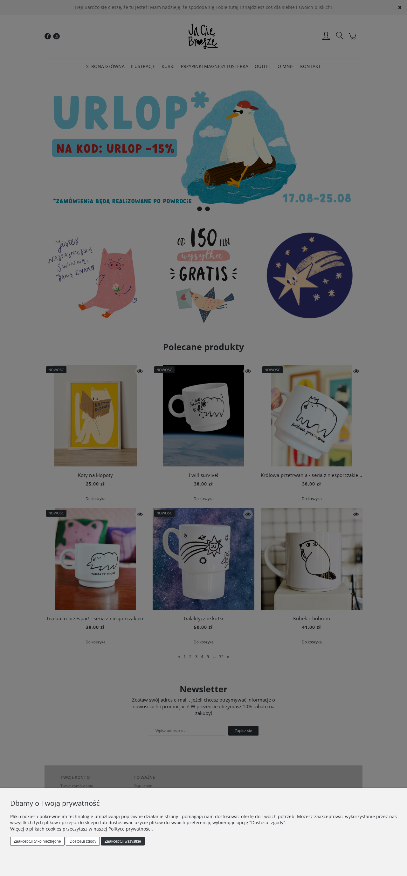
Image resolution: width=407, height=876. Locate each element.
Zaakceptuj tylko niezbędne (37, 841)
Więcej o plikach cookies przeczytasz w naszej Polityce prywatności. (81, 829)
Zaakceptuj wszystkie (123, 841)
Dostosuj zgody (83, 841)
